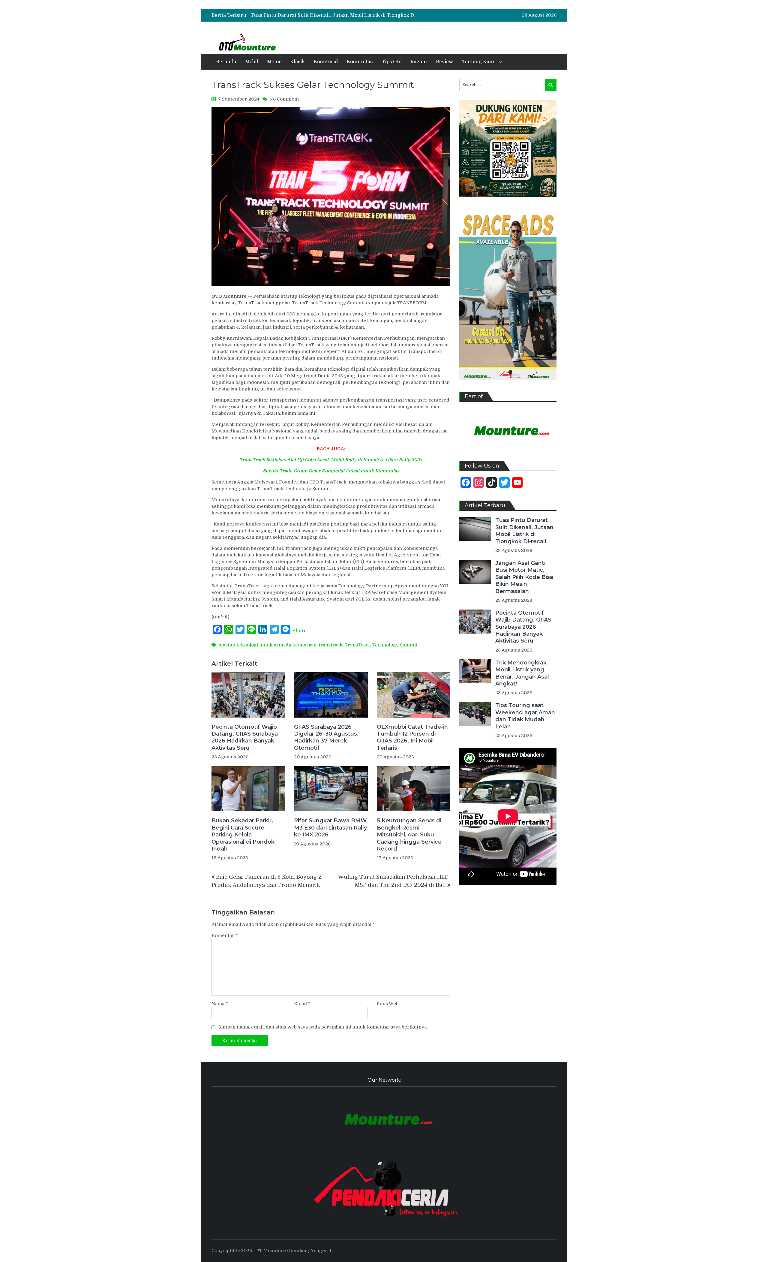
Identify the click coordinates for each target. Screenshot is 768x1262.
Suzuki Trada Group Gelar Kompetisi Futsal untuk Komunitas (331, 471)
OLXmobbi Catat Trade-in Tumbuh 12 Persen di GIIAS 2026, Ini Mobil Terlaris (412, 737)
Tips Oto (391, 62)
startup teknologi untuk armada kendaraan (267, 645)
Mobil (251, 62)
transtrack (331, 645)
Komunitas (360, 62)
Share (299, 631)
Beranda (226, 62)
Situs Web (388, 1003)
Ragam (418, 62)
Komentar (225, 935)
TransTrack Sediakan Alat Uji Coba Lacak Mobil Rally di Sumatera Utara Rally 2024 (330, 459)
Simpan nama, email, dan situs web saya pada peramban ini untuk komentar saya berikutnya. (323, 1027)
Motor (274, 62)
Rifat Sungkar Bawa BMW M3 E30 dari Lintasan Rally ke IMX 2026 (330, 827)
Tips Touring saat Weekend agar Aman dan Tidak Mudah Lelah (525, 716)
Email (302, 1003)
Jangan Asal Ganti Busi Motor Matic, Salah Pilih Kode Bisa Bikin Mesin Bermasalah (524, 577)
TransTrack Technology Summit (381, 645)
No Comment (284, 99)
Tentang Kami (479, 62)
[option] (334, 15)
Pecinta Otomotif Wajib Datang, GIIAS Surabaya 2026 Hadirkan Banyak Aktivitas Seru (245, 737)
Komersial (326, 62)
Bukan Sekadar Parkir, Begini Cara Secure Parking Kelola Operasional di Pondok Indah (243, 834)
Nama (220, 1003)
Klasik (297, 62)
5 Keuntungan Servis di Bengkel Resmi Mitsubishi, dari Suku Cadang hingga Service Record (409, 834)
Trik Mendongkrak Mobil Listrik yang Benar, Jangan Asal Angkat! (522, 673)
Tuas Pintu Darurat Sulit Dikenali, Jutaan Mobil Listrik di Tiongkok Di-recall (340, 15)
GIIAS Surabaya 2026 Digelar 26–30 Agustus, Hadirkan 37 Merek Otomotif (326, 737)
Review (444, 62)
